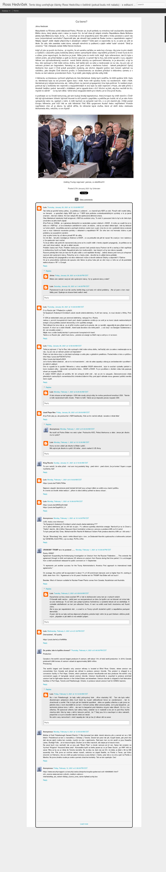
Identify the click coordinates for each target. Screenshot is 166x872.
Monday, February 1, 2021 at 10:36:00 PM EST (93, 549)
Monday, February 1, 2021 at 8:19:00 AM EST (64, 479)
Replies (48, 270)
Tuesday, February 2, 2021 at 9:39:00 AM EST (71, 593)
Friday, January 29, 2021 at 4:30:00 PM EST (71, 275)
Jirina (51, 275)
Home (16, 10)
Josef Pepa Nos (49, 412)
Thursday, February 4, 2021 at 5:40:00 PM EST (88, 650)
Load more (84, 823)
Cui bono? (81, 21)
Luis (44, 207)
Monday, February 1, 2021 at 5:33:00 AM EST (77, 428)
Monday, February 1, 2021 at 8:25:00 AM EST (71, 391)
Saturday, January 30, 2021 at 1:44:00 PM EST (71, 286)
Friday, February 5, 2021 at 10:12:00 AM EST (71, 693)
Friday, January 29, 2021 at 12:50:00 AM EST (64, 345)
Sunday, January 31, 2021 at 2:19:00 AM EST (70, 462)
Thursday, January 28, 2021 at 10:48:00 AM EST (65, 306)
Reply (45, 265)
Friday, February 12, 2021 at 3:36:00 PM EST (70, 768)
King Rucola (48, 462)
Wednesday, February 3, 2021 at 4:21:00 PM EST (65, 631)
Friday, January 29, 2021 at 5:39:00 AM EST (72, 412)
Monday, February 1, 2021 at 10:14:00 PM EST (71, 518)
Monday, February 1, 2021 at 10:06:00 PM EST (64, 501)
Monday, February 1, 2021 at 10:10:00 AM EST (71, 442)
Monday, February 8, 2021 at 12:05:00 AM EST (71, 731)
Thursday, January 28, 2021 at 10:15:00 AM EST (65, 207)
